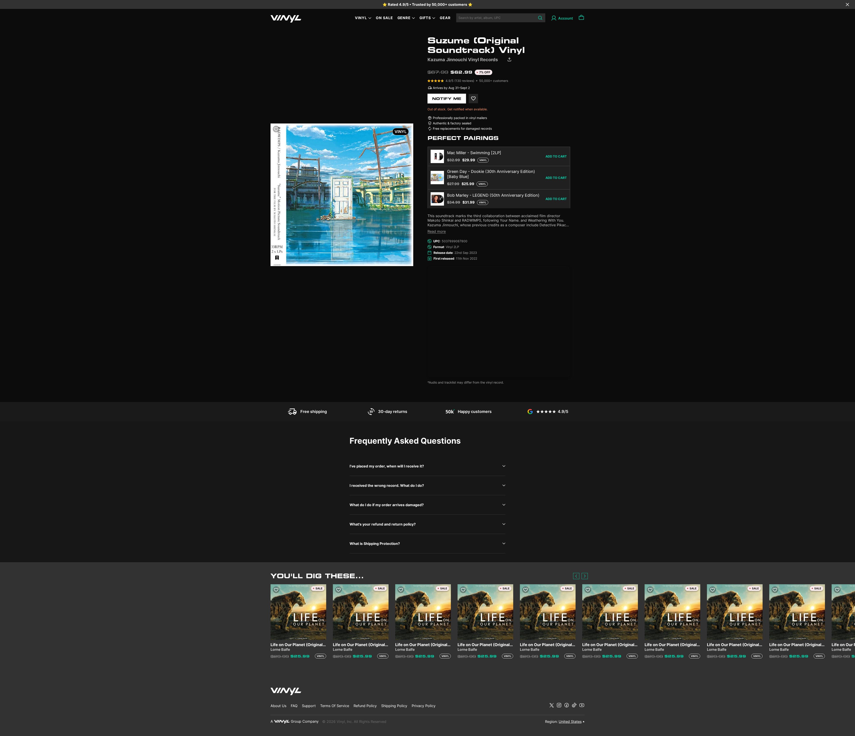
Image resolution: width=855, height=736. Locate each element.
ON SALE (384, 18)
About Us (278, 706)
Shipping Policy (394, 706)
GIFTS (425, 18)
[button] (576, 576)
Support (309, 706)
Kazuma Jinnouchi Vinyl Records (463, 59)
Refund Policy (365, 706)
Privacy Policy (424, 706)
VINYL (361, 18)
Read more (437, 231)
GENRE (404, 18)
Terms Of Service (334, 706)
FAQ (294, 706)
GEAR (445, 18)
